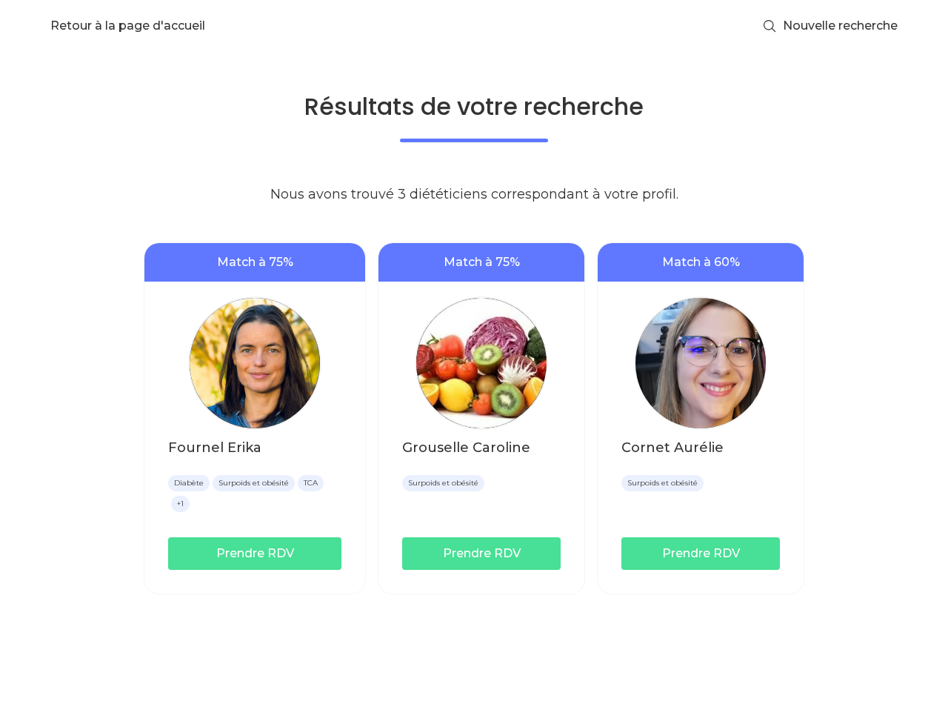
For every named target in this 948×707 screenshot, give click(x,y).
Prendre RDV (255, 553)
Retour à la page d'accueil (127, 26)
